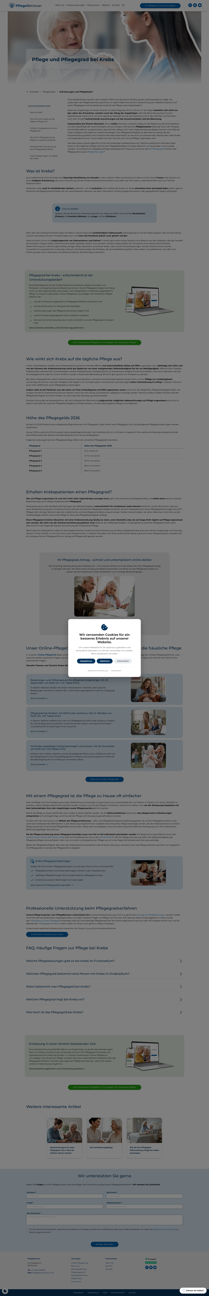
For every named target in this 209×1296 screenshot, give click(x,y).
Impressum (116, 671)
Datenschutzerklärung (98, 671)
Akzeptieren (86, 661)
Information (123, 661)
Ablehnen (105, 661)
